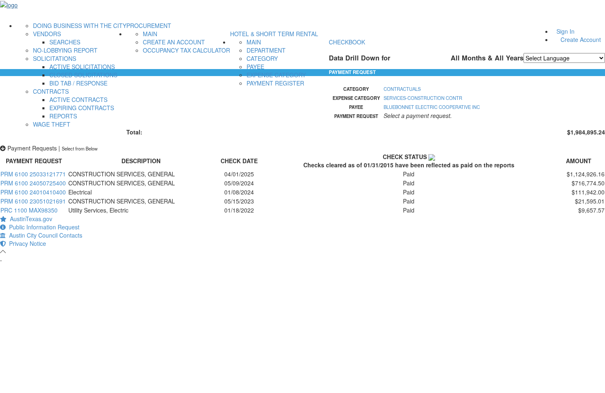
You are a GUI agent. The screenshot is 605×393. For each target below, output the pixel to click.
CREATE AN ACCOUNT (174, 42)
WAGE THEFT (51, 124)
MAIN (150, 34)
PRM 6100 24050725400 (33, 183)
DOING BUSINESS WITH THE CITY (79, 25)
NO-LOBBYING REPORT (65, 50)
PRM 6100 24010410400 (33, 192)
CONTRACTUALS (402, 89)
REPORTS (63, 116)
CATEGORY (262, 58)
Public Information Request (42, 227)
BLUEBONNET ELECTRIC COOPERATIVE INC (432, 107)
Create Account (581, 39)
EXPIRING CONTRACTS (81, 108)
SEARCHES (64, 42)
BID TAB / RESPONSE (78, 83)
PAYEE (255, 66)
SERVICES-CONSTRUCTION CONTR (423, 98)
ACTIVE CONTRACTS (78, 99)
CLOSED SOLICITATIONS (83, 75)
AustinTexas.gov (29, 219)
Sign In (565, 31)
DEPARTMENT (266, 50)
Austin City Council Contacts (44, 235)
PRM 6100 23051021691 (33, 201)
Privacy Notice (26, 243)
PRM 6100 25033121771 (33, 174)
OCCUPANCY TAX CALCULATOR (186, 50)
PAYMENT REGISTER (275, 83)
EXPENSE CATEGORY (276, 75)
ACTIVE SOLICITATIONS (82, 66)
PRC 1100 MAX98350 (29, 210)
